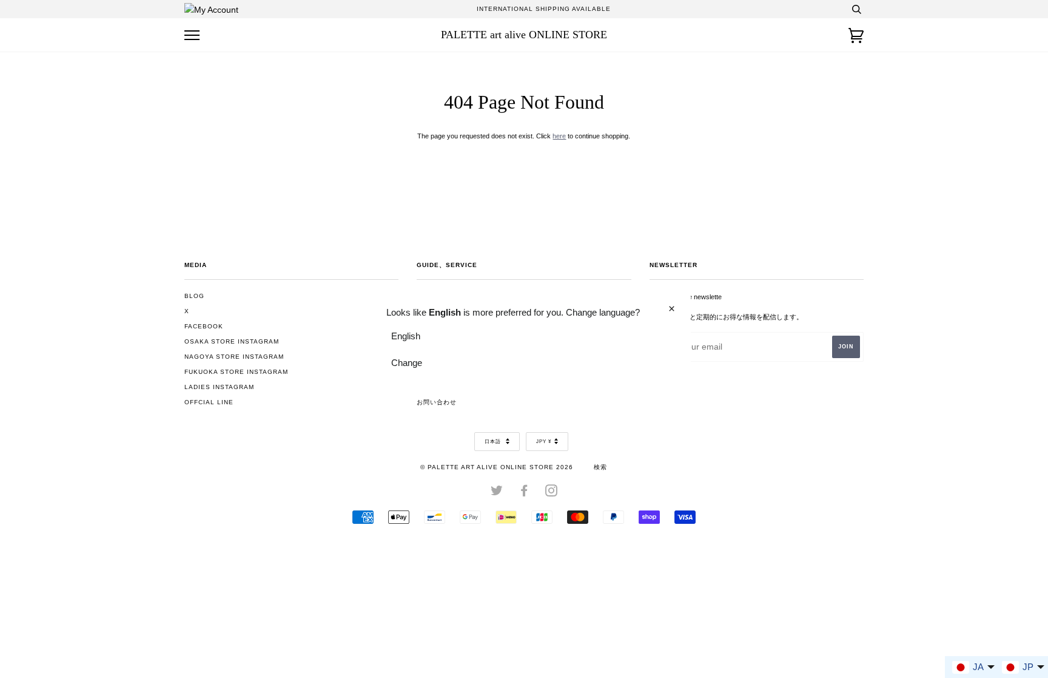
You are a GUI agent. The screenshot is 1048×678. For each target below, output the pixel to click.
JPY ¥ (543, 441)
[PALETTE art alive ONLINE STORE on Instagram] (551, 493)
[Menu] (192, 35)
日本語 (494, 441)
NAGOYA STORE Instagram (234, 356)
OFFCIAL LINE (208, 402)
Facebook (203, 326)
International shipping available (544, 8)
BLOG (194, 296)
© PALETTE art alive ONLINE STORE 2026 (496, 467)
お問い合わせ (437, 402)
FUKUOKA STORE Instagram (236, 371)
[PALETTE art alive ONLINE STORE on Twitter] (497, 493)
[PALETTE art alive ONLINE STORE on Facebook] (524, 493)
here (559, 136)
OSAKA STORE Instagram (231, 341)
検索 (600, 467)
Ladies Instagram (219, 387)
